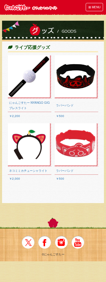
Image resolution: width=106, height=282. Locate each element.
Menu (94, 7)
